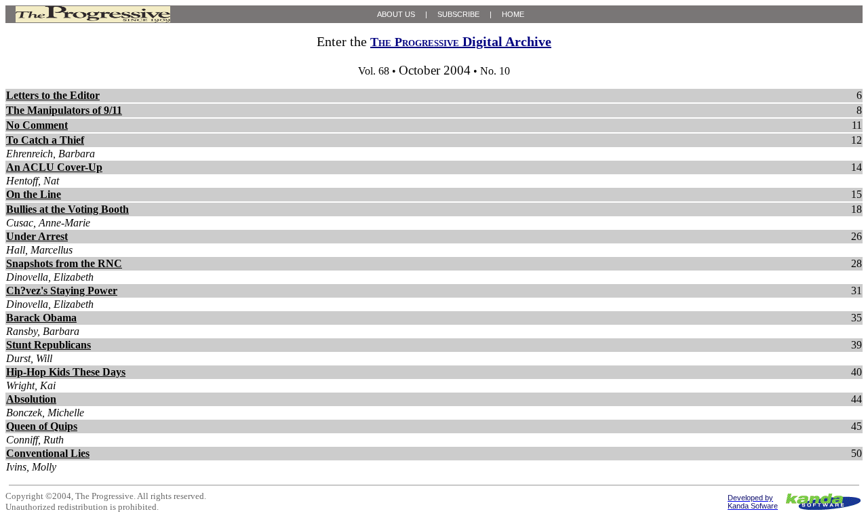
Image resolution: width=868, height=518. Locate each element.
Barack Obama (41, 317)
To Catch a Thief (45, 140)
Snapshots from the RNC (64, 263)
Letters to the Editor (53, 95)
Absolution (31, 399)
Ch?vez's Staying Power (61, 290)
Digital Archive (460, 41)
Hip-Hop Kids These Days (65, 372)
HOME (513, 14)
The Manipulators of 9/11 (64, 110)
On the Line (33, 194)
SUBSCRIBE (458, 14)
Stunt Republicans (48, 345)
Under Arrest (37, 236)
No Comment (37, 125)
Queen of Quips (41, 426)
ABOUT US (396, 14)
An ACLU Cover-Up (54, 167)
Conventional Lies (48, 453)
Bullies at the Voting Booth (67, 209)
